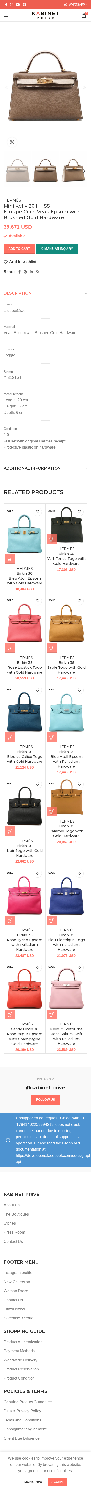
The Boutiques (16, 1214)
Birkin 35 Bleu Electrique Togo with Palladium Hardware (66, 940)
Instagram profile (18, 1273)
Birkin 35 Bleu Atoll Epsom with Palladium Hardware (66, 757)
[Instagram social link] (12, 4)
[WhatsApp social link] (37, 272)
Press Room (14, 1232)
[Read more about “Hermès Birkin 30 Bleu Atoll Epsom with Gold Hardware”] (10, 559)
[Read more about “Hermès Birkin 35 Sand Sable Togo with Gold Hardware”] (52, 648)
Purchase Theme (18, 1318)
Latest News (14, 1309)
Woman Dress (16, 1291)
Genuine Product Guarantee (28, 1402)
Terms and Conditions (22, 1420)
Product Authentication (23, 1342)
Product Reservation (21, 1369)
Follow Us (45, 1099)
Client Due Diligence (22, 1438)
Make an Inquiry (58, 249)
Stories (10, 1223)
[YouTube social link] (18, 4)
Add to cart (19, 249)
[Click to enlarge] (12, 142)
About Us (12, 1205)
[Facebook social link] (6, 4)
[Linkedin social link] (31, 272)
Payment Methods (19, 1351)
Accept (57, 1482)
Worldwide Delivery (20, 1360)
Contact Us (13, 1241)
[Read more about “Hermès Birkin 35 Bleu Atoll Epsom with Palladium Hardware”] (52, 737)
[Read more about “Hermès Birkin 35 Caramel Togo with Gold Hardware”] (52, 811)
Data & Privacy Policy (22, 1411)
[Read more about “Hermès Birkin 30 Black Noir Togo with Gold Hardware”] (10, 831)
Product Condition (19, 1378)
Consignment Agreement (25, 1429)
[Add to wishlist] (37, 511)
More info (33, 1482)
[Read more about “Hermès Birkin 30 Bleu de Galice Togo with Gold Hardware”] (10, 737)
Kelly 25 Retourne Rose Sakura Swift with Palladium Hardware (66, 1034)
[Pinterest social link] (24, 4)
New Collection (17, 1282)
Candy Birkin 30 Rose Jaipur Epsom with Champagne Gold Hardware (24, 1034)
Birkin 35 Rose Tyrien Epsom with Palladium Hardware (24, 940)
